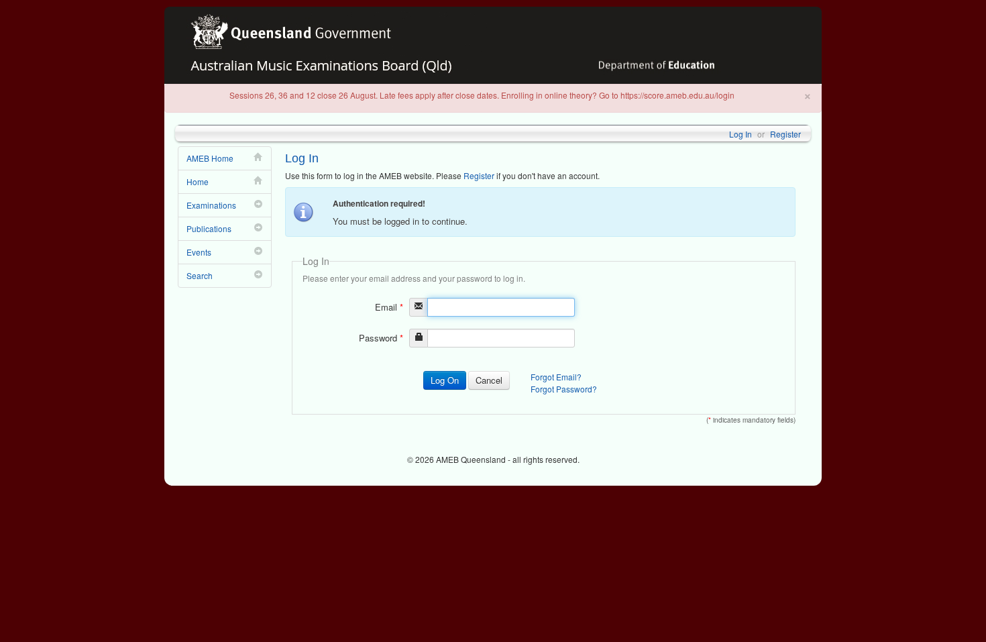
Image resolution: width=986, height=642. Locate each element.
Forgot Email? (556, 376)
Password (381, 337)
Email (389, 307)
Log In (740, 134)
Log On (445, 380)
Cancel (489, 380)
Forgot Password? (564, 388)
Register (785, 134)
